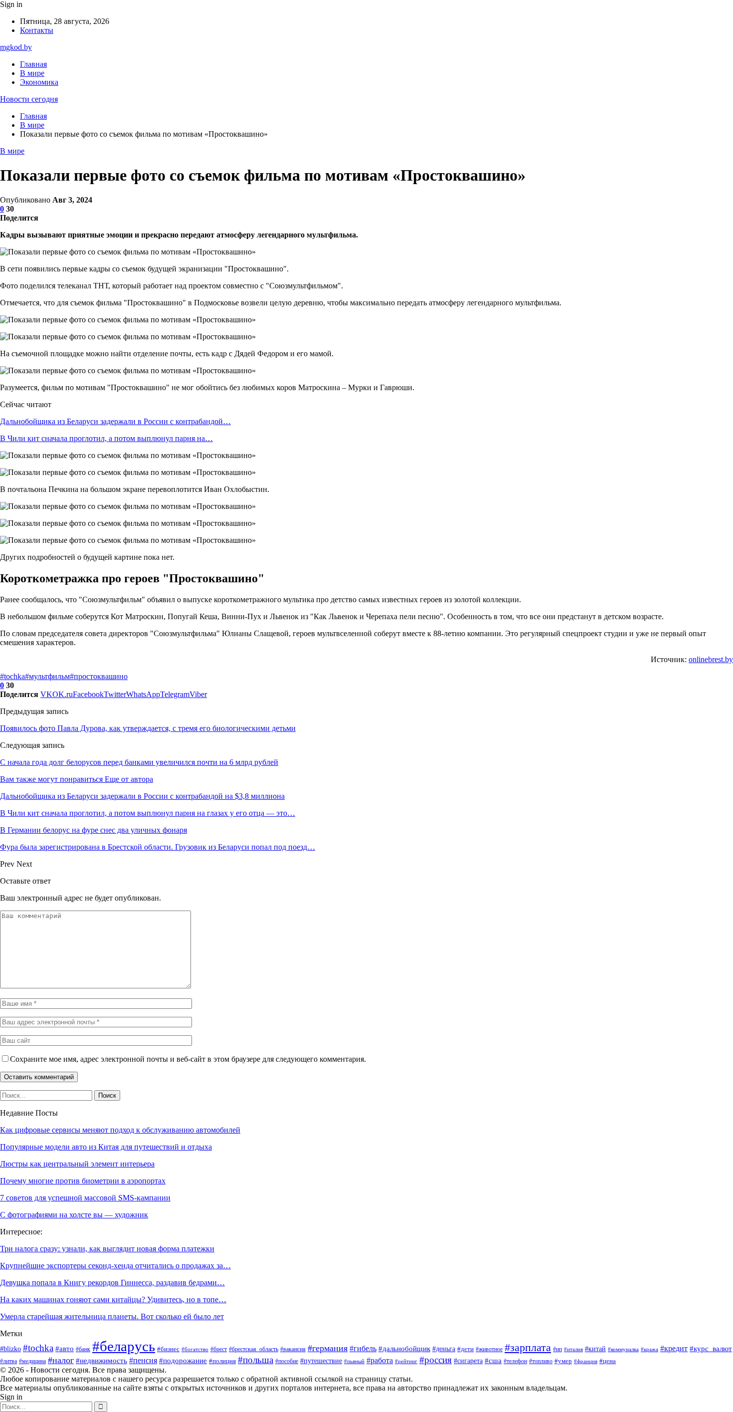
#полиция (222, 1361)
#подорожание (183, 1361)
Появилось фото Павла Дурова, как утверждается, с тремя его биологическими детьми (148, 728)
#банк (83, 1349)
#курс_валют (711, 1348)
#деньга (443, 1349)
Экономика (39, 82)
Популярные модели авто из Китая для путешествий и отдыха (106, 1147)
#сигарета (468, 1361)
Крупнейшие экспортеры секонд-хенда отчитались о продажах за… (115, 1265)
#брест (218, 1349)
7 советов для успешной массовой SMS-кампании (85, 1197)
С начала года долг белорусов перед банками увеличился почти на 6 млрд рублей (139, 762)
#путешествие (321, 1361)
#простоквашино (99, 676)
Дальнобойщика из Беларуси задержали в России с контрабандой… (115, 421)
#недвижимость (101, 1361)
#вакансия (293, 1349)
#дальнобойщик (404, 1349)
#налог (61, 1360)
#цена (607, 1361)
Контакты (36, 30)
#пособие (286, 1361)
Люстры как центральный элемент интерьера (77, 1164)
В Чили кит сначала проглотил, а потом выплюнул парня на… (106, 438)
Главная (33, 64)
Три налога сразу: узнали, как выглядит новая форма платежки (107, 1248)
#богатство (195, 1349)
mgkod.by (16, 47)
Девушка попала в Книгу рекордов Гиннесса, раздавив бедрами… (112, 1282)
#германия (328, 1348)
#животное (489, 1349)
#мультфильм (47, 676)
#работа (379, 1360)
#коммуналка (623, 1349)
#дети (465, 1349)
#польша (255, 1360)
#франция (585, 1361)
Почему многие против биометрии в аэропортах (83, 1181)
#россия (435, 1360)
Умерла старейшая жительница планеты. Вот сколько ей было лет (112, 1316)
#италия (573, 1349)
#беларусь (123, 1346)
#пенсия (143, 1360)
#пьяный (354, 1361)
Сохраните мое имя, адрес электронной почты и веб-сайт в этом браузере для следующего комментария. (188, 1059)
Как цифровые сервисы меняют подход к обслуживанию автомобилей (120, 1130)
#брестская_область (253, 1349)
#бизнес (168, 1349)
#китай (595, 1349)
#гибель (363, 1348)
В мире (32, 73)
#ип (557, 1349)
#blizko (10, 1349)
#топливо (540, 1361)
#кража (649, 1349)
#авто (64, 1348)
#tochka (12, 676)
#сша (493, 1361)
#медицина (32, 1361)
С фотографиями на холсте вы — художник (74, 1214)
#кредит (674, 1348)
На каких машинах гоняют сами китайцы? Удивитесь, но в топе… (113, 1299)
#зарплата (528, 1348)
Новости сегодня (29, 99)
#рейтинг (406, 1361)
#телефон (515, 1361)
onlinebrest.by (711, 659)
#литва (8, 1361)
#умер (563, 1361)
